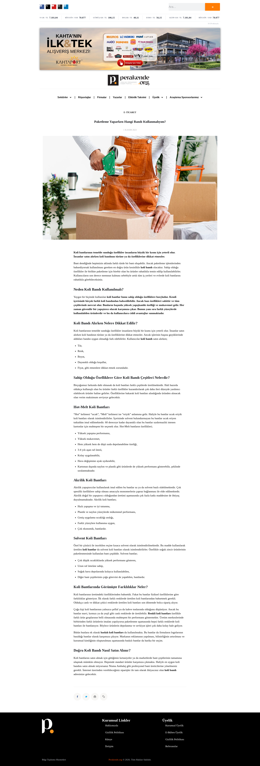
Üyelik (155, 97)
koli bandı (146, 267)
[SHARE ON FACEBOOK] (77, 696)
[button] (103, 696)
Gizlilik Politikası (114, 732)
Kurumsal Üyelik (174, 725)
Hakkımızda (111, 725)
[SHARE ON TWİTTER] (86, 696)
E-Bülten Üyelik (174, 732)
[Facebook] (42, 7)
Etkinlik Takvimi (137, 97)
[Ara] (212, 7)
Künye (108, 739)
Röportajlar (84, 97)
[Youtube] (54, 7)
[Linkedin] (66, 7)
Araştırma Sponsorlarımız (184, 97)
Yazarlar (117, 97)
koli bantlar (114, 296)
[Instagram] (60, 7)
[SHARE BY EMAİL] (95, 696)
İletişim (109, 746)
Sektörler (62, 97)
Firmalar (102, 97)
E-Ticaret (130, 112)
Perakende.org (115, 759)
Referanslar (171, 746)
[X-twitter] (48, 7)
